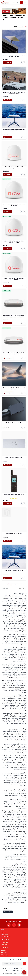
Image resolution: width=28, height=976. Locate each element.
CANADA (22, 968)
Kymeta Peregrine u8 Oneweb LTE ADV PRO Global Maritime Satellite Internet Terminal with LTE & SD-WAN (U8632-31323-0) (14, 316)
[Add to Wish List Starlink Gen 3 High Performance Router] (21, 465)
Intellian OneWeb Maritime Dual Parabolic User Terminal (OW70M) (14, 279)
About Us (3, 932)
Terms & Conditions (5, 936)
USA (22, 970)
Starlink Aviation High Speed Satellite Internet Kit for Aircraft (14, 388)
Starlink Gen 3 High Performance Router (14, 457)
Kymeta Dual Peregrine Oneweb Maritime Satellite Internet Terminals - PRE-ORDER (14, 353)
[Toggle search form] (13, 2)
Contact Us (3, 950)
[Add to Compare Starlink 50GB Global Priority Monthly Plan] (24, 578)
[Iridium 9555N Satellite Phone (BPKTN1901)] (14, 480)
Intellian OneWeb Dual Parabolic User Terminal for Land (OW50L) (14, 204)
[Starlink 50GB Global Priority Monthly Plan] (14, 556)
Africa (15, 5)
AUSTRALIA (15, 968)
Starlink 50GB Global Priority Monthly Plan (14, 570)
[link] (7, 585)
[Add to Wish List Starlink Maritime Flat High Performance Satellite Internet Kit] (21, 137)
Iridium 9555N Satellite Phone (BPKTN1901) (14, 494)
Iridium (9, 718)
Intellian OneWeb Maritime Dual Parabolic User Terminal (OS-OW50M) (14, 167)
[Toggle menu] (25, 2)
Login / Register (4, 942)
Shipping (3, 954)
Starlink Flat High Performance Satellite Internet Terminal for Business (14, 56)
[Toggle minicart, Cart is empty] (21, 2)
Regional (10, 5)
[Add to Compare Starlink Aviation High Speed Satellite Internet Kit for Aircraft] (24, 393)
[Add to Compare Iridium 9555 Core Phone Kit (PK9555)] (24, 541)
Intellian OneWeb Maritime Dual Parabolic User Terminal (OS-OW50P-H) (14, 242)
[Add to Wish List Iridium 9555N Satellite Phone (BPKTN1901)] (21, 503)
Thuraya (10, 677)
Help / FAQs (4, 952)
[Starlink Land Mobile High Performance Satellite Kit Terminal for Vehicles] (14, 78)
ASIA (9, 968)
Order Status (4, 944)
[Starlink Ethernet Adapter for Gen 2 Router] (14, 409)
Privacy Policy (4, 934)
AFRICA (4, 968)
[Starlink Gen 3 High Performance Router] (14, 443)
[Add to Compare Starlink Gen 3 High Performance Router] (24, 465)
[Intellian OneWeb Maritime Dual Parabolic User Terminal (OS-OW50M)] (14, 153)
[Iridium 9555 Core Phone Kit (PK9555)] (14, 519)
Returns (8, 954)
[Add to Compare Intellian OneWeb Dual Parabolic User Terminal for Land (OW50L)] (24, 211)
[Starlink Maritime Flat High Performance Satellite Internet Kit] (14, 115)
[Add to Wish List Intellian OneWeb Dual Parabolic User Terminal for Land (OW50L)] (21, 211)
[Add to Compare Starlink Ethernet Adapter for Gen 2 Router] (24, 428)
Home (2, 5)
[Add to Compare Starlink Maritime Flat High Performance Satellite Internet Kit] (24, 137)
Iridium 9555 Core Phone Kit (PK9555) (14, 533)
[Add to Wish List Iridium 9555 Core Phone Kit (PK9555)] (21, 541)
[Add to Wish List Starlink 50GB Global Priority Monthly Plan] (21, 578)
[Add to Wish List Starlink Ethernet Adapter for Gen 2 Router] (21, 428)
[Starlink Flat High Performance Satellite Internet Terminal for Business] (14, 41)
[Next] (20, 585)
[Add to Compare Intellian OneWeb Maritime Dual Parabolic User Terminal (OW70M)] (24, 286)
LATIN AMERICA (15, 970)
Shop (6, 5)
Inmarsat (23, 675)
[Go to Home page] (5, 2)
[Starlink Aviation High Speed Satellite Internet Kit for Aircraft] (14, 374)
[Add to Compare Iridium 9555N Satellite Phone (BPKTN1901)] (24, 503)
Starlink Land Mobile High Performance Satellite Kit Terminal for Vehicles (14, 93)
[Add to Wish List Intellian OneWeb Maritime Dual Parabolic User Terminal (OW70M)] (21, 286)
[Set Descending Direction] (25, 26)
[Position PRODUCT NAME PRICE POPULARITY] (18, 26)
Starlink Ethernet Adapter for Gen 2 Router (14, 422)
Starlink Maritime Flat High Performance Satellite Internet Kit (14, 130)
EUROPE (7, 970)
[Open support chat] (24, 972)
